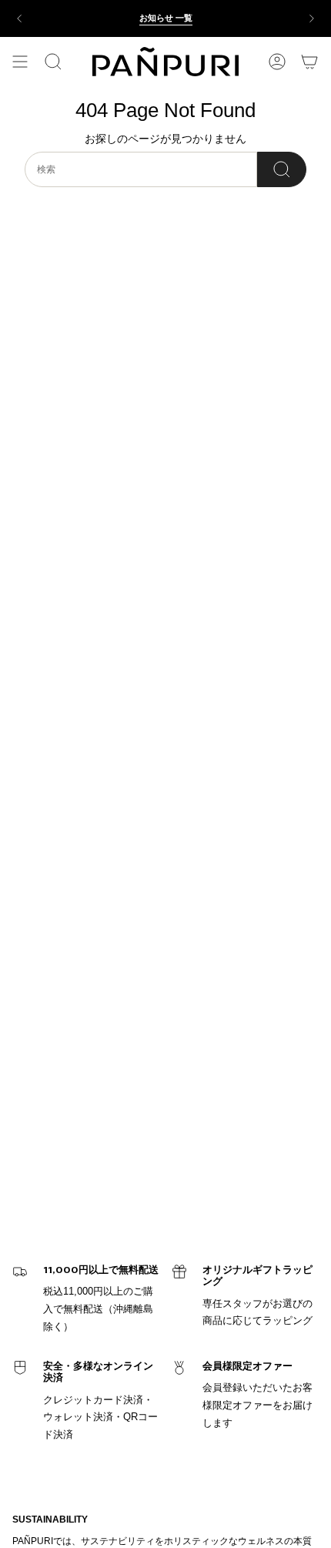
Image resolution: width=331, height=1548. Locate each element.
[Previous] (19, 18)
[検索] (281, 169)
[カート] (309, 61)
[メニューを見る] (20, 61)
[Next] (312, 18)
